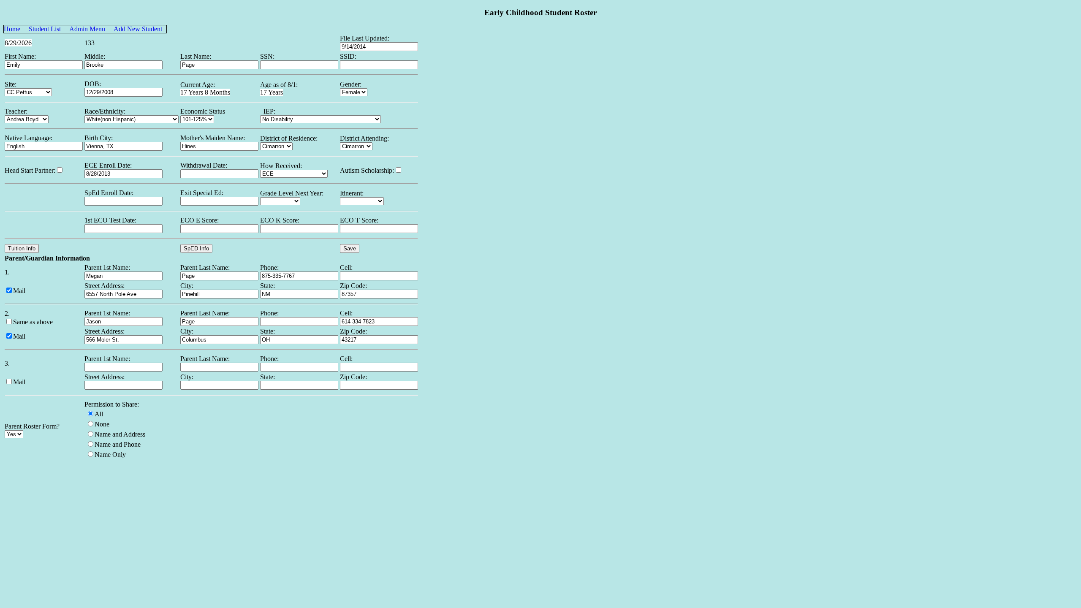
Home (12, 29)
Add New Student (138, 29)
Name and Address (120, 434)
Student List (45, 29)
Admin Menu (87, 29)
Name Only (110, 454)
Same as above (33, 322)
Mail (19, 290)
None (102, 424)
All (99, 414)
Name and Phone (118, 444)
